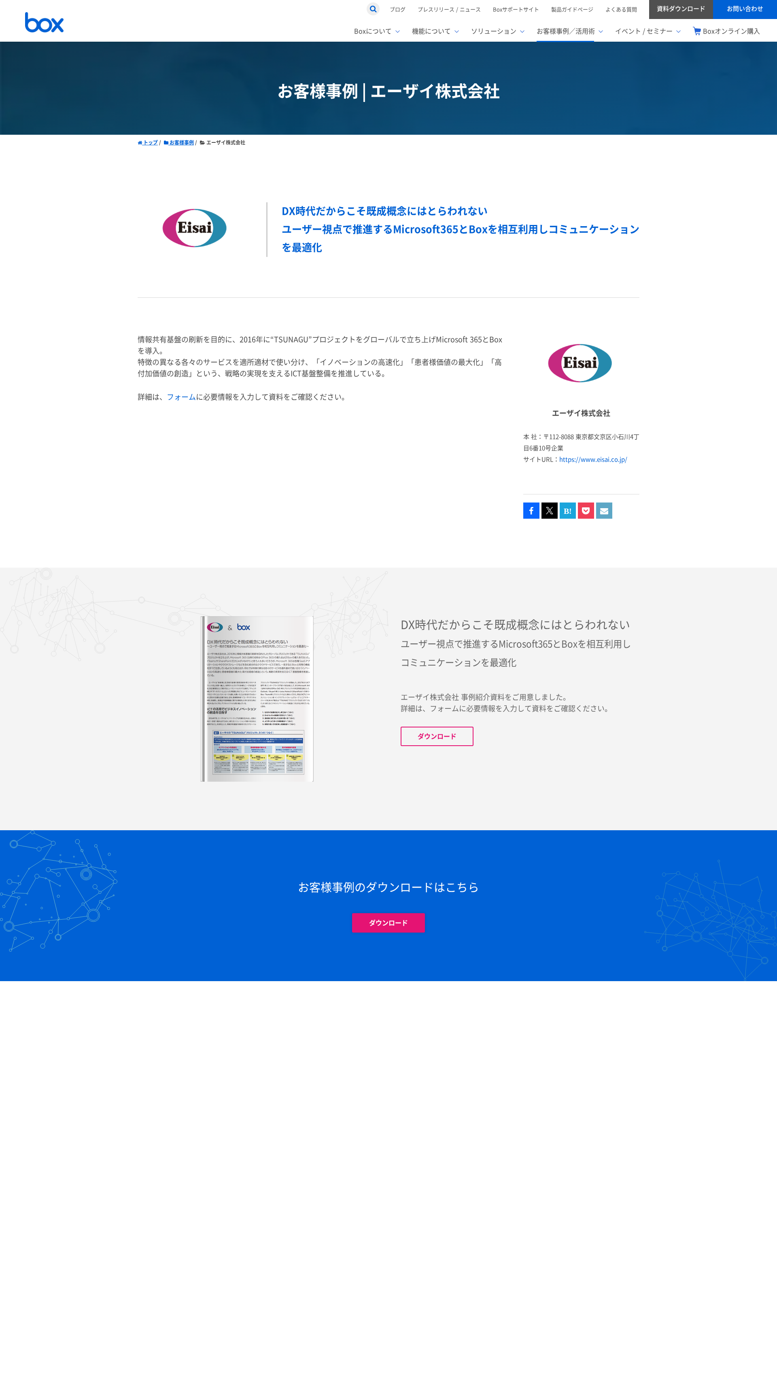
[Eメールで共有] (604, 511)
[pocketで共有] (586, 511)
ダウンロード (437, 736)
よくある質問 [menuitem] (621, 9)
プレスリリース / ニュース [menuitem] (449, 9)
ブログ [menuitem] (397, 9)
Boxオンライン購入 (731, 31)
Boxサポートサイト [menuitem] (516, 9)
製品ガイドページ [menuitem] (572, 9)
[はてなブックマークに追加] (568, 511)
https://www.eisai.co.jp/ (593, 459)
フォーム (181, 397)
